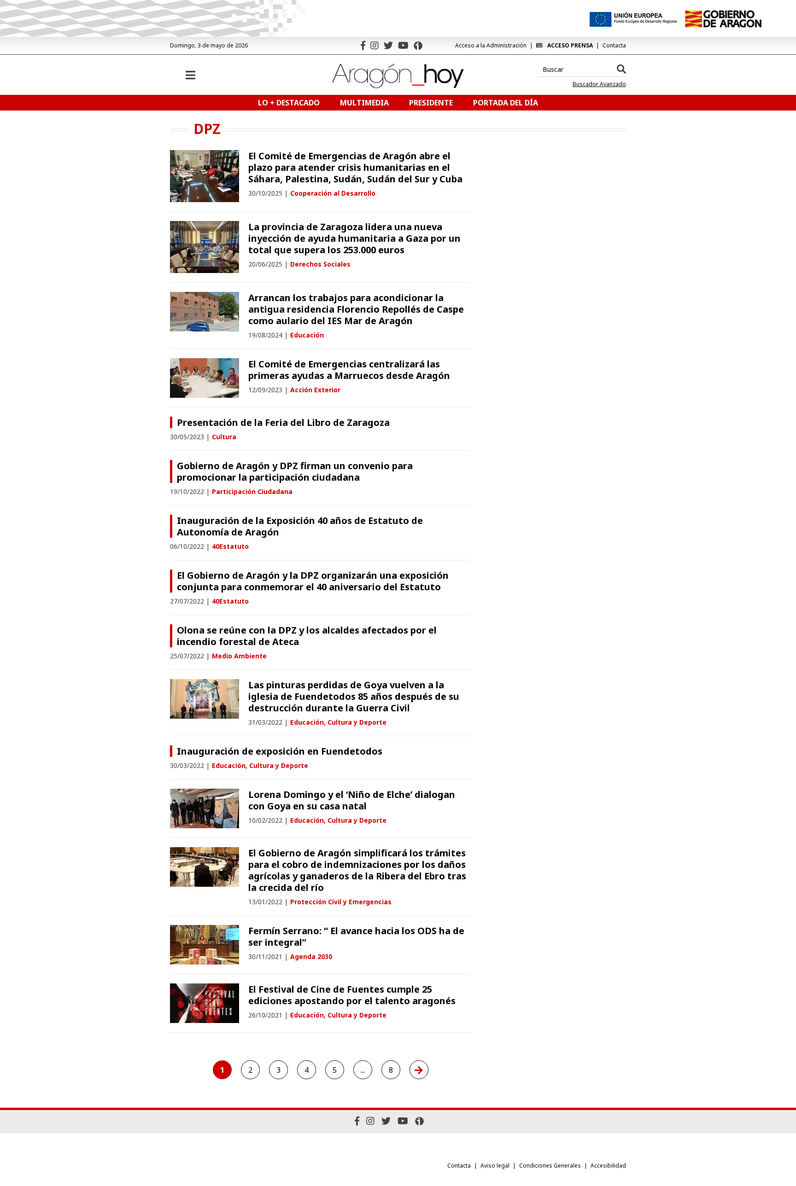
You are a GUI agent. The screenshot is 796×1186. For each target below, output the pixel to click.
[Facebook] (363, 45)
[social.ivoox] (418, 45)
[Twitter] (388, 45)
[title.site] (723, 19)
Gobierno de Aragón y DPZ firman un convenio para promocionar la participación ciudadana (295, 471)
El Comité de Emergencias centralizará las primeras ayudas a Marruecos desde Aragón (349, 369)
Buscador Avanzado (599, 84)
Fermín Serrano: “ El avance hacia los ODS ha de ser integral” (356, 936)
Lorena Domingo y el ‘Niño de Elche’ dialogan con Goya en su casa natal (351, 800)
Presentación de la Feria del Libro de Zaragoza (283, 422)
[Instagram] (374, 45)
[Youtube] (403, 45)
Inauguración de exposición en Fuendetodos (279, 751)
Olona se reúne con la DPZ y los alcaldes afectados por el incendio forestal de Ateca (307, 635)
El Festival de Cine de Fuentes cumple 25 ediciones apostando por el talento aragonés (352, 994)
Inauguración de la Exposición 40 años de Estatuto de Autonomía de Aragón (300, 526)
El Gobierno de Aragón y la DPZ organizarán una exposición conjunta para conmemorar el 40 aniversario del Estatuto (313, 581)
